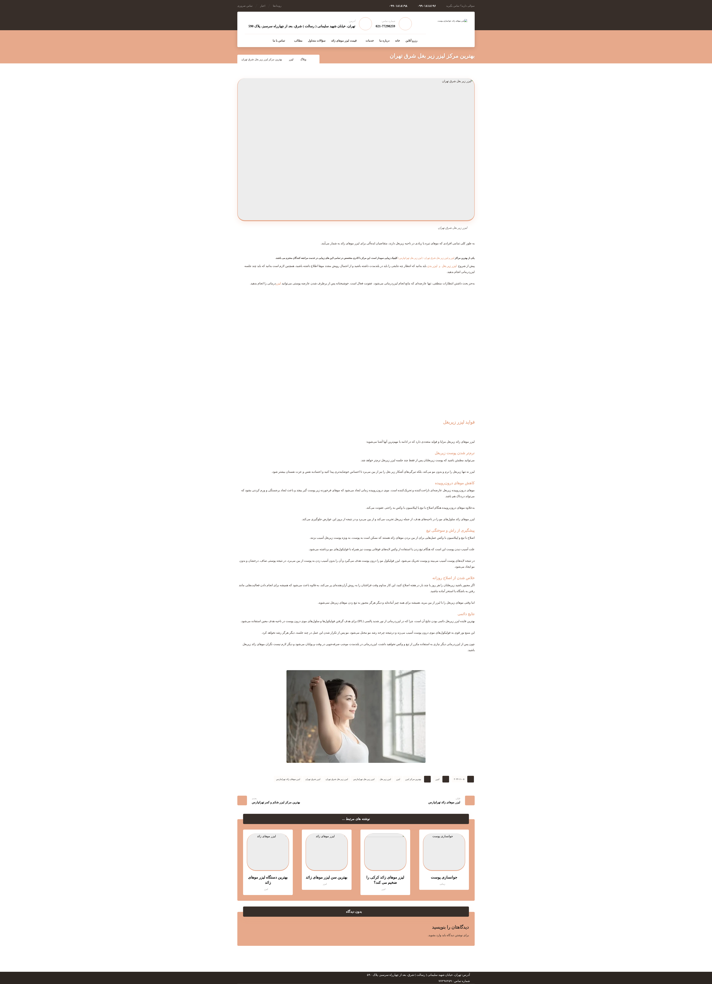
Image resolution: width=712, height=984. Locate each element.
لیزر (452, 258)
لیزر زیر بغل (385, 779)
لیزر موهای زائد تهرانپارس (288, 779)
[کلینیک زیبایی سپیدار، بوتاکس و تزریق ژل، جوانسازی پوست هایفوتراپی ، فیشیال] (447, 29)
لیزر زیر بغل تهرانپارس (410, 258)
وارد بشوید (434, 935)
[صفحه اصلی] (314, 59)
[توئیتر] (247, 40)
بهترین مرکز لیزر (413, 779)
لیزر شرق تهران (312, 779)
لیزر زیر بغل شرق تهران (436, 258)
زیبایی (442, 884)
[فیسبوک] (263, 40)
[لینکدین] (255, 40)
